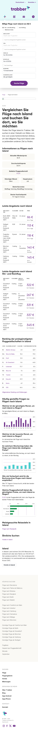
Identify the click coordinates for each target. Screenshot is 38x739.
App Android (6, 696)
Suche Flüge (19, 83)
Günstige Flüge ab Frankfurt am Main (14, 625)
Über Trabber (7, 690)
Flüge (4, 673)
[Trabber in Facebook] (7, 727)
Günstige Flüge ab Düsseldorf (12, 631)
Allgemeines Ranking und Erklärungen (14, 392)
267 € (30, 295)
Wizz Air (8, 370)
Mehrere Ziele (9, 29)
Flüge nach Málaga (8, 617)
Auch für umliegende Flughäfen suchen (15, 40)
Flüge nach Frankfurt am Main (12, 605)
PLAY (18, 173)
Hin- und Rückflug (9, 27)
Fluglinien (5, 645)
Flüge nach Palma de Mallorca (12, 588)
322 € (30, 285)
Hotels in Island (7, 539)
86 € (30, 217)
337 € (30, 315)
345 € (30, 325)
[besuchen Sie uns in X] (10, 727)
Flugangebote (7, 676)
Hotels (4, 679)
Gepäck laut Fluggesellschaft (11, 648)
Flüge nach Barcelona (9, 585)
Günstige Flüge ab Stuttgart (11, 640)
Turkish (8, 375)
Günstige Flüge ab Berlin (10, 628)
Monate (4, 651)
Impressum (5, 722)
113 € (30, 225)
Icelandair (9, 366)
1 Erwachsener (8, 70)
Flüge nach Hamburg (9, 611)
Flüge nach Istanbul (8, 608)
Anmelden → (32, 2)
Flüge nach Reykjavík (9, 529)
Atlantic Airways (10, 350)
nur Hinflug (22, 27)
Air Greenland (10, 362)
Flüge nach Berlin (8, 597)
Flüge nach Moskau (8, 591)
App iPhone (6, 699)
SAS (7, 387)
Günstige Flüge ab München (11, 634)
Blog (3, 693)
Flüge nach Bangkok (9, 594)
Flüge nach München (9, 620)
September (6, 654)
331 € (30, 305)
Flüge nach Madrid (8, 600)
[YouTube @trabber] (14, 727)
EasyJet (8, 379)
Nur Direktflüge (8, 65)
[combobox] (19, 34)
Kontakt (5, 707)
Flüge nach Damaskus (9, 614)
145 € (30, 257)
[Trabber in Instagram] (3, 727)
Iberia (7, 383)
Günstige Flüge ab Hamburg (11, 637)
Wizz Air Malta (10, 354)
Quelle (4, 105)
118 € (30, 235)
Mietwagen (6, 682)
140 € (30, 247)
